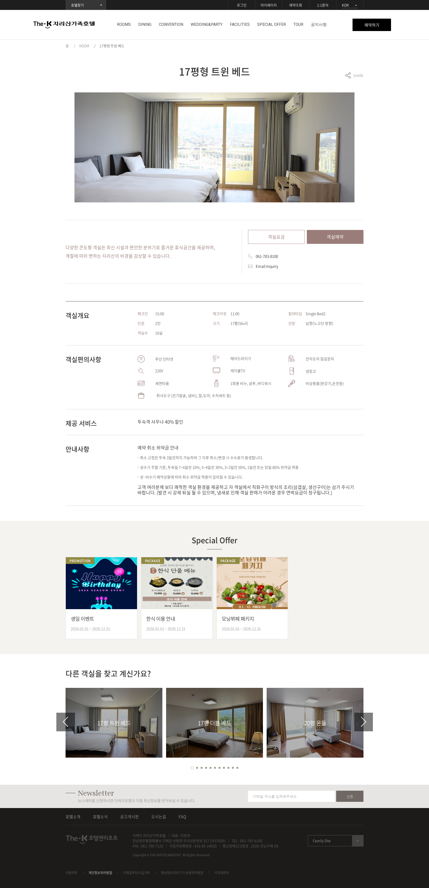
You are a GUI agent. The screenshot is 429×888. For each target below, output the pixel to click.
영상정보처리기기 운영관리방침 (182, 872)
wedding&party (206, 24)
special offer (271, 24)
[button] (192, 767)
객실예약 (335, 236)
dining (144, 24)
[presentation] (65, 722)
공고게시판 (129, 816)
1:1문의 (322, 4)
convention (171, 24)
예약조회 (295, 4)
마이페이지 (269, 4)
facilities (240, 24)
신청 (350, 796)
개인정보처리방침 (100, 872)
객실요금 (276, 236)
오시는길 (158, 816)
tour (298, 24)
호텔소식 (100, 816)
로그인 (242, 4)
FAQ (182, 816)
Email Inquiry (267, 266)
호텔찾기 (77, 4)
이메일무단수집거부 (136, 872)
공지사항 (319, 24)
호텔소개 (73, 816)
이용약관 (71, 872)
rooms (124, 24)
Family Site (322, 840)
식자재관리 (221, 872)
